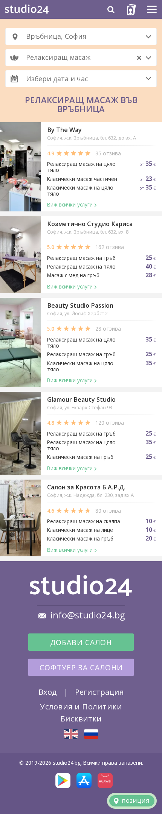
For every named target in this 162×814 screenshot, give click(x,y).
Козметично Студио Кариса (90, 224)
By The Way (64, 130)
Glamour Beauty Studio (81, 399)
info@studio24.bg (87, 615)
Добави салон (81, 642)
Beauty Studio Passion (80, 305)
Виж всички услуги (70, 204)
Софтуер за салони (81, 668)
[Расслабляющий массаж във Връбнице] (91, 734)
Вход (47, 691)
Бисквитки (81, 718)
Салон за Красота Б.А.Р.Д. (86, 487)
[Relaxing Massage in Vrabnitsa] (71, 734)
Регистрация (99, 691)
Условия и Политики (81, 706)
